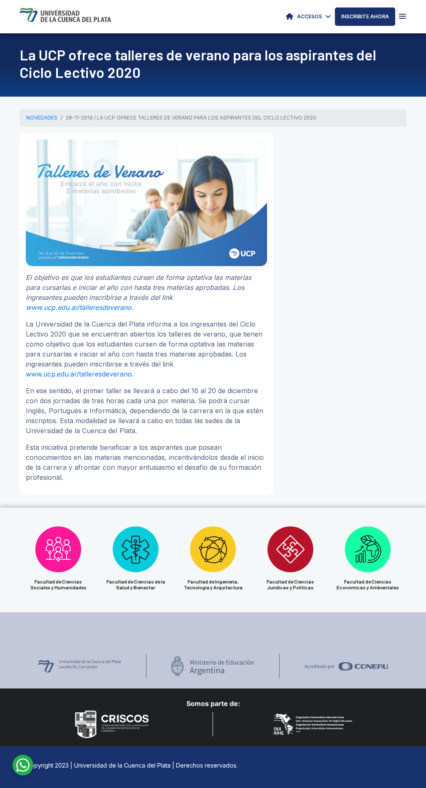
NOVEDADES (41, 118)
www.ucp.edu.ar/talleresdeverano (78, 307)
